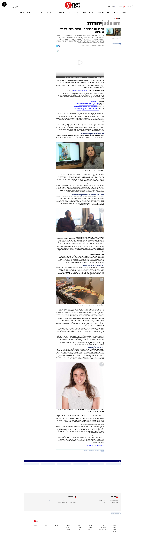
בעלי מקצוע (45, 500)
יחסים (68, 525)
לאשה (68, 529)
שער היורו (59, 500)
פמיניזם (97, 450)
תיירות (79, 525)
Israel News (102, 501)
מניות (74, 500)
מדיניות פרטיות (114, 501)
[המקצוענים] (116, 514)
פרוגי (46, 525)
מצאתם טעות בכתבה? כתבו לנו (95, 445)
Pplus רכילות (102, 529)
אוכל (80, 527)
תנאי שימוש (115, 502)
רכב (80, 529)
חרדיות (86, 450)
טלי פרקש (91, 450)
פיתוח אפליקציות (62, 502)
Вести (35, 525)
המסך (114, 18)
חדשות (114, 525)
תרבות (114, 531)
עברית (37, 500)
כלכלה (114, 527)
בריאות (104, 525)
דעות (90, 527)
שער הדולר (68, 500)
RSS (104, 502)
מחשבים (103, 527)
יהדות (119, 18)
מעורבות (68, 527)
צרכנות (90, 529)
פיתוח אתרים (73, 502)
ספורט (114, 529)
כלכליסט (57, 525)
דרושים (52, 500)
